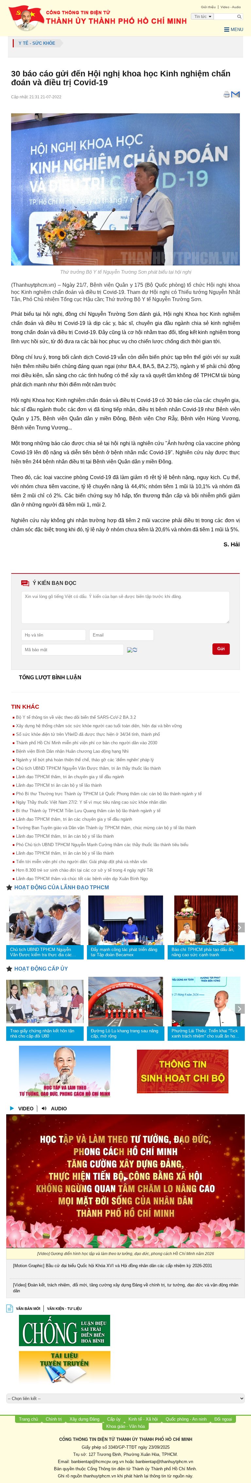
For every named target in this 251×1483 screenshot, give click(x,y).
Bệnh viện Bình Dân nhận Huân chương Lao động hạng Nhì (72, 751)
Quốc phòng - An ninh (186, 1419)
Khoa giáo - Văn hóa (125, 1426)
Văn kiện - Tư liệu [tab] (64, 1309)
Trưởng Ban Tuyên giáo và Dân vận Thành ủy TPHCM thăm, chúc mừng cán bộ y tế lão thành (106, 827)
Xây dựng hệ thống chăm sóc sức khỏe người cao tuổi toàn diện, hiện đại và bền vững (99, 725)
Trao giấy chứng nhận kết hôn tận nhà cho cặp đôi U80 (42, 1033)
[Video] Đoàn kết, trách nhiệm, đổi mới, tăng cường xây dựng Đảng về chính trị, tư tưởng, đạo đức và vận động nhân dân (125, 1287)
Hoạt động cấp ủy (41, 969)
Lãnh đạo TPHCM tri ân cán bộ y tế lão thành (59, 785)
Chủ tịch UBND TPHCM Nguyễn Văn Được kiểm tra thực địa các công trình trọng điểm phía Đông (41, 952)
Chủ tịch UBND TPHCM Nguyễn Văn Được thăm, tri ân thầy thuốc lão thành (88, 768)
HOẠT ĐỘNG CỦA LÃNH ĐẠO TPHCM (61, 887)
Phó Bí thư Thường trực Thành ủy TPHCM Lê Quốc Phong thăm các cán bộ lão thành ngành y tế (109, 793)
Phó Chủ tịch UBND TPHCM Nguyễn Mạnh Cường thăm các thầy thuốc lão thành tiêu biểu (102, 844)
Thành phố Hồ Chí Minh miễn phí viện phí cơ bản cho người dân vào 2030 (86, 742)
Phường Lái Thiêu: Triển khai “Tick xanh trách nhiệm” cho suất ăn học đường (205, 1033)
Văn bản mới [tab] (28, 1309)
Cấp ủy (114, 1419)
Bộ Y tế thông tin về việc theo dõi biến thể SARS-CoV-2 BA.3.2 (76, 717)
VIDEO (26, 1108)
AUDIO (59, 1108)
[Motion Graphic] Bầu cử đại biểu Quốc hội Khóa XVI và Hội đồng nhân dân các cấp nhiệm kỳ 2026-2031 (112, 1265)
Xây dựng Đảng (84, 1419)
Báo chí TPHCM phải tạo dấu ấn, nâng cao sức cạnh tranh (203, 952)
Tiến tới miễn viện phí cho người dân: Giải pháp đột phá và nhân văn (81, 861)
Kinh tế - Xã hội (143, 1419)
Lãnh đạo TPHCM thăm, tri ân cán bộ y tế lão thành (65, 836)
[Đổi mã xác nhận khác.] (135, 649)
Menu (237, 29)
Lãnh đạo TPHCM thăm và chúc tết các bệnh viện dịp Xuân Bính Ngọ (82, 878)
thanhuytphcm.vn (99, 1476)
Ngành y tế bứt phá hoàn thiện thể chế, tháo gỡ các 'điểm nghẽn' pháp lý (85, 759)
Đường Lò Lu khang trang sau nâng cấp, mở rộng (124, 1033)
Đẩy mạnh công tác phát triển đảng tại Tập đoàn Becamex (124, 952)
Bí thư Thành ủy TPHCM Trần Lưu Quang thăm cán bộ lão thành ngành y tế (88, 810)
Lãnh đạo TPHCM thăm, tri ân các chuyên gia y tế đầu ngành (74, 819)
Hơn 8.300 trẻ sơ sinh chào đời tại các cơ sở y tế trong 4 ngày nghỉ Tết (84, 870)
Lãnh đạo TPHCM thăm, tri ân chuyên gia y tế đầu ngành (70, 776)
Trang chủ (28, 1419)
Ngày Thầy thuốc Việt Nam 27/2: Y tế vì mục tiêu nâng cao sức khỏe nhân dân (91, 802)
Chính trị (54, 1419)
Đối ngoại (223, 1419)
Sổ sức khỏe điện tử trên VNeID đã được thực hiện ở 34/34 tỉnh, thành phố (88, 734)
